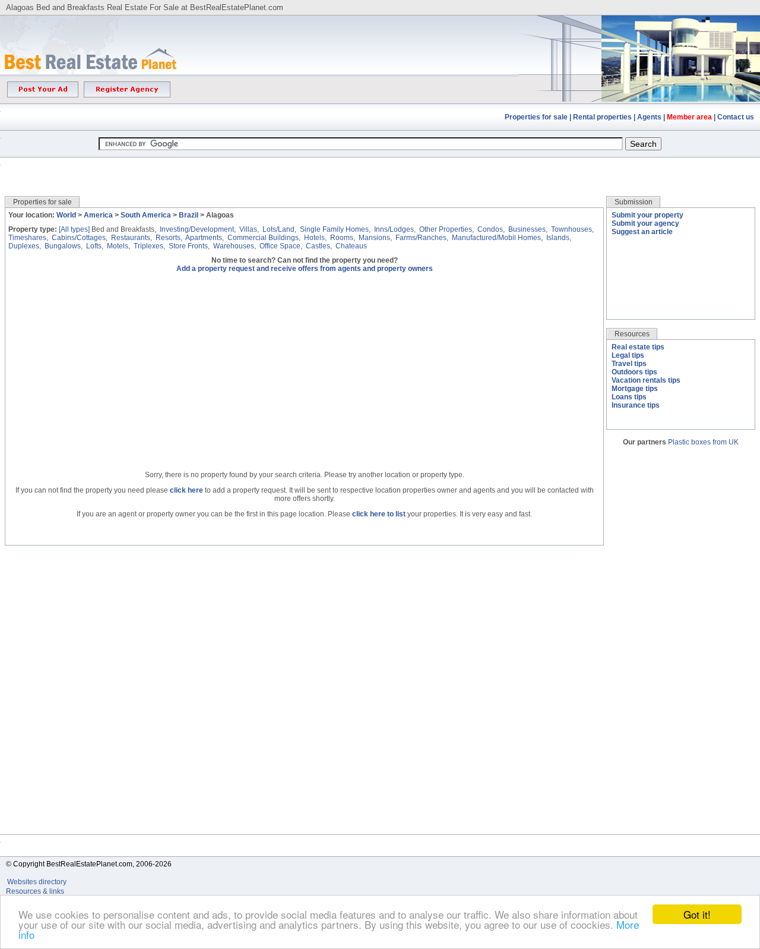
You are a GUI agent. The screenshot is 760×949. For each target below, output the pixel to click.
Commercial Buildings (263, 238)
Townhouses (571, 229)
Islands (557, 238)
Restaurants (130, 238)
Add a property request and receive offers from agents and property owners (304, 268)
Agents (649, 117)
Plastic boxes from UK (703, 442)
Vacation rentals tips (646, 380)
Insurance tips (636, 405)
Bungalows (63, 246)
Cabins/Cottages (79, 238)
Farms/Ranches (420, 238)
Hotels (314, 238)
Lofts (94, 246)
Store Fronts (188, 246)
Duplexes (23, 246)
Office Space (279, 246)
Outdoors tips (634, 372)
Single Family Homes (334, 229)
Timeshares (27, 238)
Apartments (203, 238)
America (98, 215)
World (66, 215)
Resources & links (35, 891)
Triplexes (148, 246)
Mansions (374, 238)
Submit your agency (645, 223)
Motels (117, 246)
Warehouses (233, 246)
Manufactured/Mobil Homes (496, 238)
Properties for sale (536, 117)
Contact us (735, 117)
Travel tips (629, 364)
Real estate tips (638, 347)
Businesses (527, 229)
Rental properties (602, 117)
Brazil (188, 215)
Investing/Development (197, 229)
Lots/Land (278, 229)
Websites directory (37, 882)
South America (146, 215)
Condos (490, 229)
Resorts (168, 238)
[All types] (74, 229)
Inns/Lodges (394, 229)
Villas (248, 229)
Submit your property (647, 215)
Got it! (697, 914)
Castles (318, 246)
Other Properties (445, 229)
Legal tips (628, 355)
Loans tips (629, 397)
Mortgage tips (635, 388)
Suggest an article (642, 232)
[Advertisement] (380, 167)
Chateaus (351, 246)
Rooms (341, 238)
